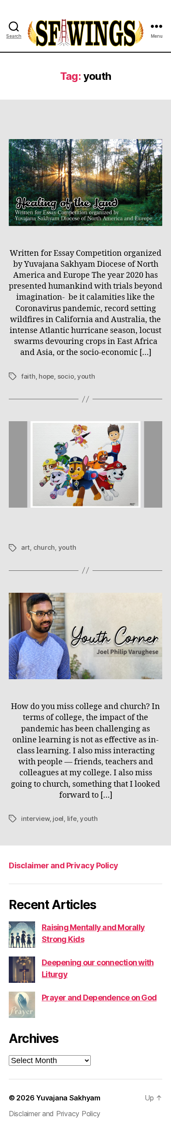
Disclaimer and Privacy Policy (63, 865)
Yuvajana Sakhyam (68, 1097)
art (25, 547)
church (44, 547)
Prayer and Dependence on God (99, 997)
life (72, 818)
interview (35, 818)
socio (65, 376)
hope (46, 376)
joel (58, 818)
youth (86, 376)
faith (28, 376)
